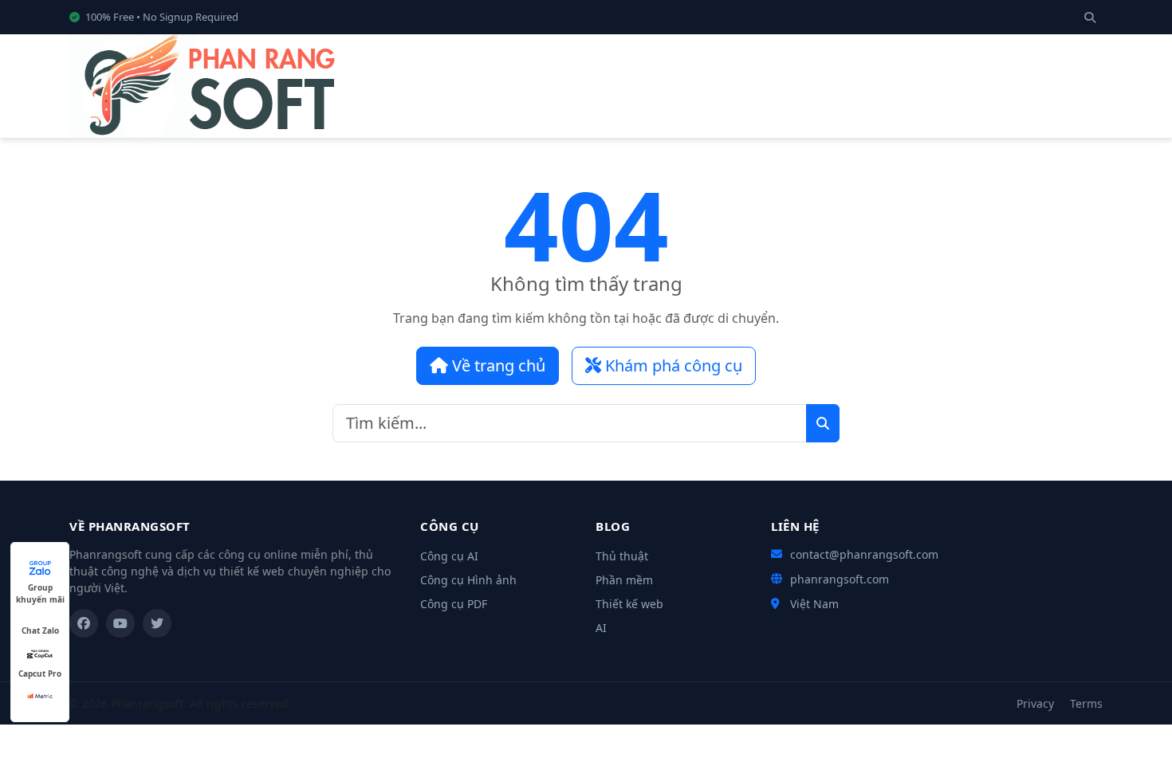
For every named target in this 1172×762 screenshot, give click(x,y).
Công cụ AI (449, 556)
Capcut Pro (39, 673)
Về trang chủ (496, 365)
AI (601, 627)
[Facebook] (83, 623)
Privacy (1035, 703)
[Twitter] (157, 623)
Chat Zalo (40, 630)
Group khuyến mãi (40, 588)
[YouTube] (120, 623)
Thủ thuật (622, 556)
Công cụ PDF (453, 603)
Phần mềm (624, 579)
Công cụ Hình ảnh (468, 579)
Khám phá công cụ (671, 365)
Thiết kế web (629, 603)
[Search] (1090, 17)
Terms (1086, 703)
